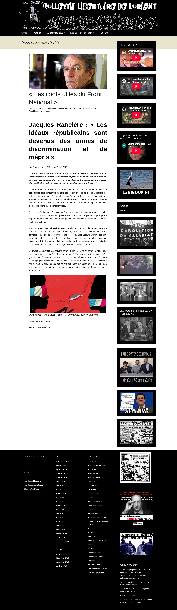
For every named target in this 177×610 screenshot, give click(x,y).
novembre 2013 (62, 562)
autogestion (93, 485)
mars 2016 (60, 522)
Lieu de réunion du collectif (82, 33)
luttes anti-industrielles (97, 518)
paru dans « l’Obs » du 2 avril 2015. (51, 167)
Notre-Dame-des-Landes (98, 540)
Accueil (24, 33)
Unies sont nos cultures (97, 569)
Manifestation (93, 528)
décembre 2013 (62, 558)
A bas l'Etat (92, 461)
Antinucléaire (93, 481)
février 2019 (61, 493)
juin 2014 (59, 550)
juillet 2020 (60, 481)
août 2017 (60, 497)
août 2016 (60, 510)
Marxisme (92, 532)
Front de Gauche (95, 506)
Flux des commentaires (33, 485)
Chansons (92, 489)
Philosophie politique (87, 108)
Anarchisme (93, 473)
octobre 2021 (61, 473)
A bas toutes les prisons (97, 465)
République (33, 111)
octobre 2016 (61, 506)
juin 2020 (59, 485)
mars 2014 (60, 554)
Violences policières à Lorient (132, 595)
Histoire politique (57, 108)
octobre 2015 (61, 538)
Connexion (28, 477)
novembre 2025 (62, 461)
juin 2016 (59, 514)
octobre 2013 (61, 566)
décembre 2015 (62, 534)
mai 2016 (59, 518)
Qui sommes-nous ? (55, 33)
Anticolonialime (94, 477)
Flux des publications (32, 481)
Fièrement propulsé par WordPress (35, 588)
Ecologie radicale (95, 501)
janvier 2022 (61, 465)
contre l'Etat (93, 493)
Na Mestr (46, 111)
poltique (68, 108)
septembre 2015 (62, 542)
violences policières (96, 573)
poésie (90, 544)
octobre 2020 (61, 477)
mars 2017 (60, 501)
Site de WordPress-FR (33, 489)
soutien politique (94, 565)
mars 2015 (60, 546)
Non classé (92, 536)
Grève (90, 510)
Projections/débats (95, 557)
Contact (104, 33)
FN (77, 108)
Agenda (37, 33)
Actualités (92, 469)
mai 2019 (59, 489)
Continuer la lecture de (40, 321)
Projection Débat (95, 553)
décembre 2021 (62, 469)
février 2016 (61, 526)
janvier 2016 (61, 530)
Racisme (91, 561)
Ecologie (91, 497)
